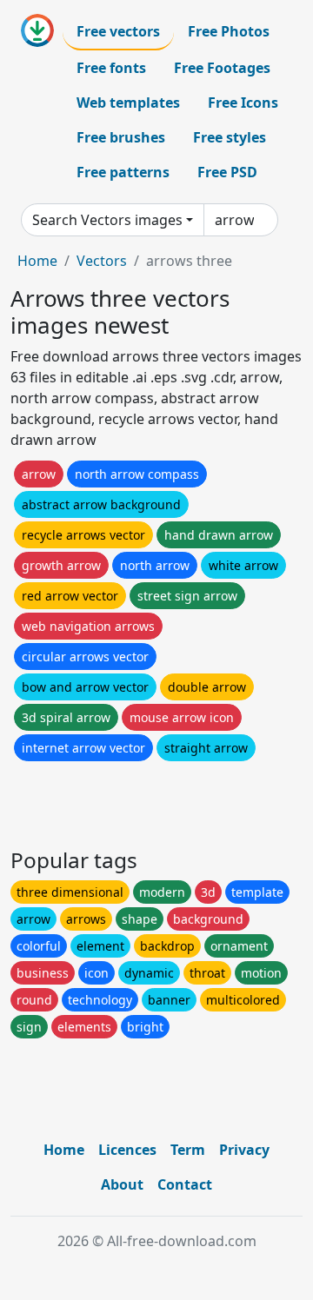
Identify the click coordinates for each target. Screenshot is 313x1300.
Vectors (102, 260)
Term (187, 1149)
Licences (127, 1149)
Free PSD (227, 172)
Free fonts (111, 67)
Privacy (244, 1149)
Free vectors (118, 31)
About (122, 1184)
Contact (184, 1184)
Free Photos (229, 31)
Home (37, 260)
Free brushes (121, 137)
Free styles (229, 137)
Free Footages (222, 67)
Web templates (128, 102)
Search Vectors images (107, 219)
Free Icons (243, 102)
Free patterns (123, 172)
